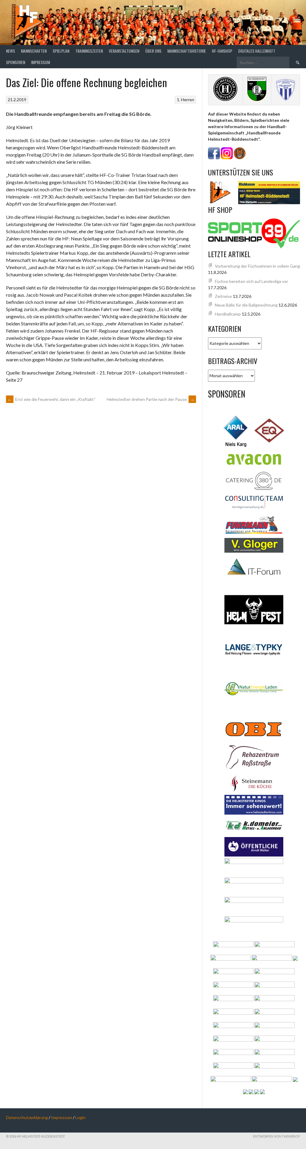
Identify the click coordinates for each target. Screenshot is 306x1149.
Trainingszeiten (89, 51)
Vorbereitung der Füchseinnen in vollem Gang (257, 266)
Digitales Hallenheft (256, 51)
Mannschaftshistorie (186, 51)
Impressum (40, 62)
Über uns (153, 51)
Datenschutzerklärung (27, 1117)
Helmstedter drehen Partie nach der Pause (151, 399)
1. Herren (185, 99)
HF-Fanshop (222, 51)
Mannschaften (34, 51)
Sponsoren (15, 62)
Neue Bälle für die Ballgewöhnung (246, 304)
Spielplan (61, 51)
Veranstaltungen (124, 51)
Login (80, 1117)
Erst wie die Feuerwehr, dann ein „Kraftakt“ (51, 399)
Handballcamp (228, 313)
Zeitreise (223, 296)
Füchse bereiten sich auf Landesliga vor (251, 281)
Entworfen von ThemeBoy (276, 1136)
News (10, 51)
